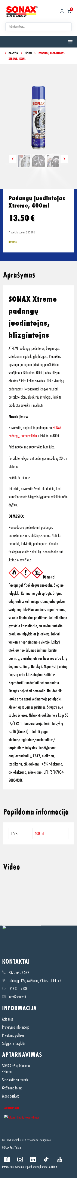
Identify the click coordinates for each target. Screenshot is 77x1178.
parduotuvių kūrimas (38, 1166)
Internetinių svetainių (13, 1166)
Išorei (28, 53)
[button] (70, 41)
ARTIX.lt (53, 1166)
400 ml (39, 833)
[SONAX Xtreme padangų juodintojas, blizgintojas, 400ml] (38, 118)
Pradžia (13, 53)
